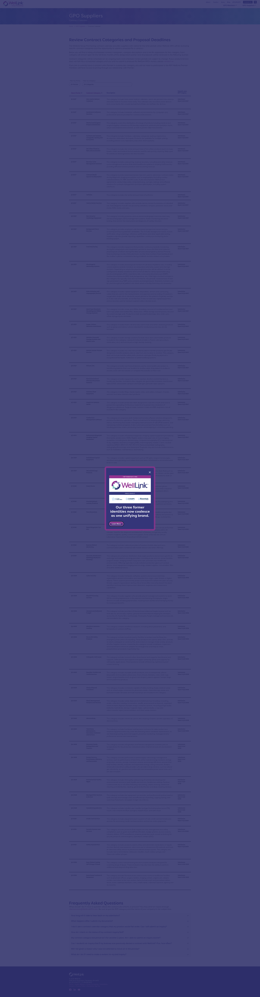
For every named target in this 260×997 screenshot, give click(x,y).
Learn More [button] (116, 524)
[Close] (150, 472)
